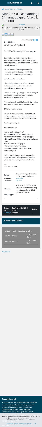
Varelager (19, 9)
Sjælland (19, 181)
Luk (35, 423)
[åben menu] (38, 3)
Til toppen (6, 252)
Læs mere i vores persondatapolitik (19, 423)
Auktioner (9, 9)
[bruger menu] (32, 3)
